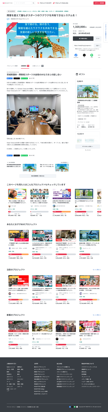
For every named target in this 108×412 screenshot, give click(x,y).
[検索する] (33, 3)
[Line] (91, 55)
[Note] (99, 55)
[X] (84, 55)
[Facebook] (76, 55)
